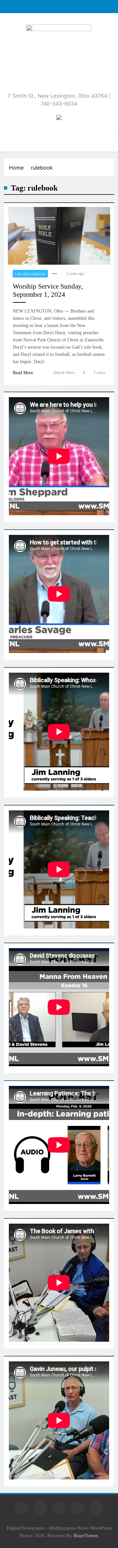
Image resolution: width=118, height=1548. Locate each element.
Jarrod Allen (64, 372)
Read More (23, 372)
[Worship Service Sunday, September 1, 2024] (59, 236)
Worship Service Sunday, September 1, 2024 (48, 290)
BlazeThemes (85, 1535)
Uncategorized (30, 274)
